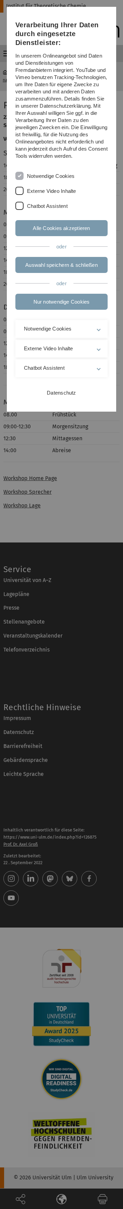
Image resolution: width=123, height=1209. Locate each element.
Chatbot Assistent (47, 206)
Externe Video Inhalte (51, 191)
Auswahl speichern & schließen (61, 265)
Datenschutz (61, 393)
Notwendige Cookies (50, 176)
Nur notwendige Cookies (61, 302)
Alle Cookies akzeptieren (61, 228)
